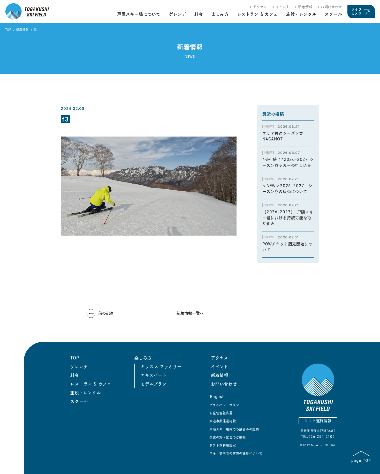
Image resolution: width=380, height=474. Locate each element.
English (217, 396)
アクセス (260, 7)
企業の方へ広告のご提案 (227, 437)
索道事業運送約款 (222, 421)
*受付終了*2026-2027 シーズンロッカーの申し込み (288, 162)
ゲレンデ (177, 14)
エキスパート (154, 375)
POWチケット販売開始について (287, 247)
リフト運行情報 (318, 421)
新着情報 (305, 7)
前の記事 (106, 313)
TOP (8, 29)
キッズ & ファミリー (161, 367)
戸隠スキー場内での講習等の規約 (234, 429)
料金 (198, 14)
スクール (333, 14)
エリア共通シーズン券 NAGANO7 (284, 136)
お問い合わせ (331, 7)
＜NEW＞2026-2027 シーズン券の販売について (287, 189)
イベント (283, 7)
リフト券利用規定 (222, 445)
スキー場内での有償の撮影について (235, 453)
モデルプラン (154, 384)
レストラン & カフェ (257, 14)
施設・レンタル (301, 14)
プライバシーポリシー (225, 405)
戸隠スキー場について (139, 14)
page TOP (361, 460)
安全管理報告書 (221, 413)
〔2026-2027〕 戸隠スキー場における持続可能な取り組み (288, 217)
